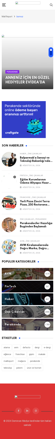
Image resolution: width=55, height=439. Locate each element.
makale (41, 354)
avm (16, 347)
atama (7, 347)
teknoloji (8, 368)
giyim (31, 354)
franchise (20, 354)
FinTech (24, 175)
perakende (35, 361)
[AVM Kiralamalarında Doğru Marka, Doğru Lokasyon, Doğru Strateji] (9, 246)
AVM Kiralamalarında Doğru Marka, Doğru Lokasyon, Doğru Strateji (36, 248)
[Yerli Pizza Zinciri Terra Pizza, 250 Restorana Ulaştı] (9, 203)
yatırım (19, 368)
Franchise (25, 197)
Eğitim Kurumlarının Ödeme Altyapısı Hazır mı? (34, 183)
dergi (37, 347)
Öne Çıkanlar (35, 154)
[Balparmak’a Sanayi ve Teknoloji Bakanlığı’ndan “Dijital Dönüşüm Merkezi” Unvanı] (9, 159)
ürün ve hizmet (34, 368)
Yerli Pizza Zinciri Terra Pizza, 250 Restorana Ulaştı (35, 204)
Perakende (41, 219)
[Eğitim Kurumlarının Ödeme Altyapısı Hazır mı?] (9, 181)
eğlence (7, 354)
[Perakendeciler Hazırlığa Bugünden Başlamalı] (9, 224)
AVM (22, 241)
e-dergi (47, 347)
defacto (26, 347)
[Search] (51, 4)
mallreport (8, 361)
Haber (23, 154)
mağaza (22, 361)
